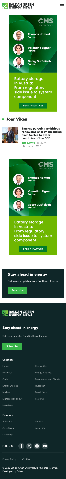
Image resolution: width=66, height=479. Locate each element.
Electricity (7, 372)
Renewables (41, 366)
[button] (62, 6)
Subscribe (18, 290)
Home (5, 366)
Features (39, 399)
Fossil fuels (41, 392)
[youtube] (45, 446)
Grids (5, 379)
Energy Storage (10, 386)
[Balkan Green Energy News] (18, 6)
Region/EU (42, 143)
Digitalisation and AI (12, 399)
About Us (40, 428)
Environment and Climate (47, 379)
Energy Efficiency (43, 372)
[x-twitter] (29, 446)
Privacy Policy (9, 459)
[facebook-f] (21, 446)
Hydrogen (40, 386)
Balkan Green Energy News (24, 467)
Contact (39, 421)
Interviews (28, 143)
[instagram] (37, 446)
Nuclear (6, 392)
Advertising (8, 428)
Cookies (26, 459)
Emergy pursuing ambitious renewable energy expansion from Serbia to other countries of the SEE (42, 133)
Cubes (20, 471)
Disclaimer (7, 434)
